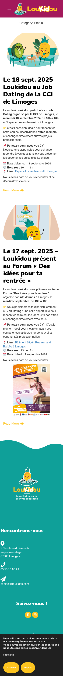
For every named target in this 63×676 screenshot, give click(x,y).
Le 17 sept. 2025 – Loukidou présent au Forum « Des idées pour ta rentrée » (30, 266)
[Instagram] (35, 615)
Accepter (11, 667)
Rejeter (27, 667)
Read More (11, 190)
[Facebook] (28, 615)
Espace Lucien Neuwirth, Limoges (36, 171)
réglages (8, 654)
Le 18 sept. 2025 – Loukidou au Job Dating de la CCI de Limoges (30, 90)
